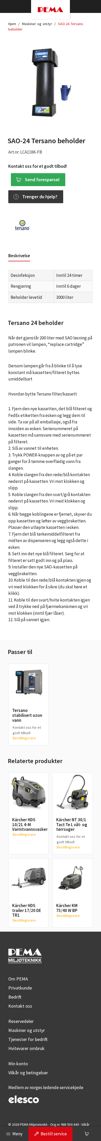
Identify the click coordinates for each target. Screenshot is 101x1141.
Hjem (12, 23)
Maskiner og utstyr (37, 23)
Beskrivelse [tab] (19, 255)
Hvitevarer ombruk (26, 1048)
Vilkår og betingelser (28, 1073)
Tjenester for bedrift (28, 1039)
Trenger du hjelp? (39, 197)
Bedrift (14, 997)
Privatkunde (20, 988)
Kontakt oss (20, 1006)
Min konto (18, 1064)
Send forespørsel (42, 179)
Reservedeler (21, 1021)
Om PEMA (18, 979)
